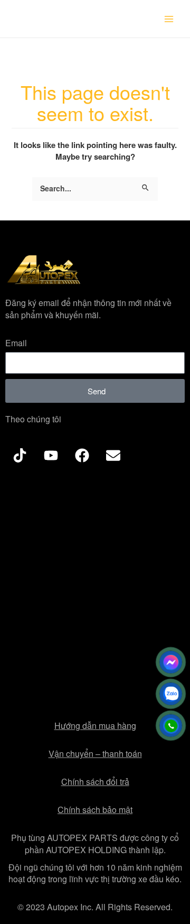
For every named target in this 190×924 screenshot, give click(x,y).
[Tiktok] (19, 455)
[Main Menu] (168, 19)
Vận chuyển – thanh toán (95, 753)
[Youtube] (50, 455)
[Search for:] (95, 189)
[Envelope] (113, 455)
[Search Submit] (146, 185)
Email (16, 343)
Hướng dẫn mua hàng (95, 725)
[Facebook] (82, 455)
